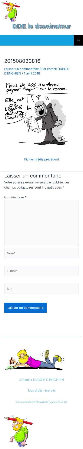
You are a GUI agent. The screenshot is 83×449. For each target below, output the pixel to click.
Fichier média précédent (41, 159)
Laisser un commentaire (21, 69)
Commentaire (15, 197)
